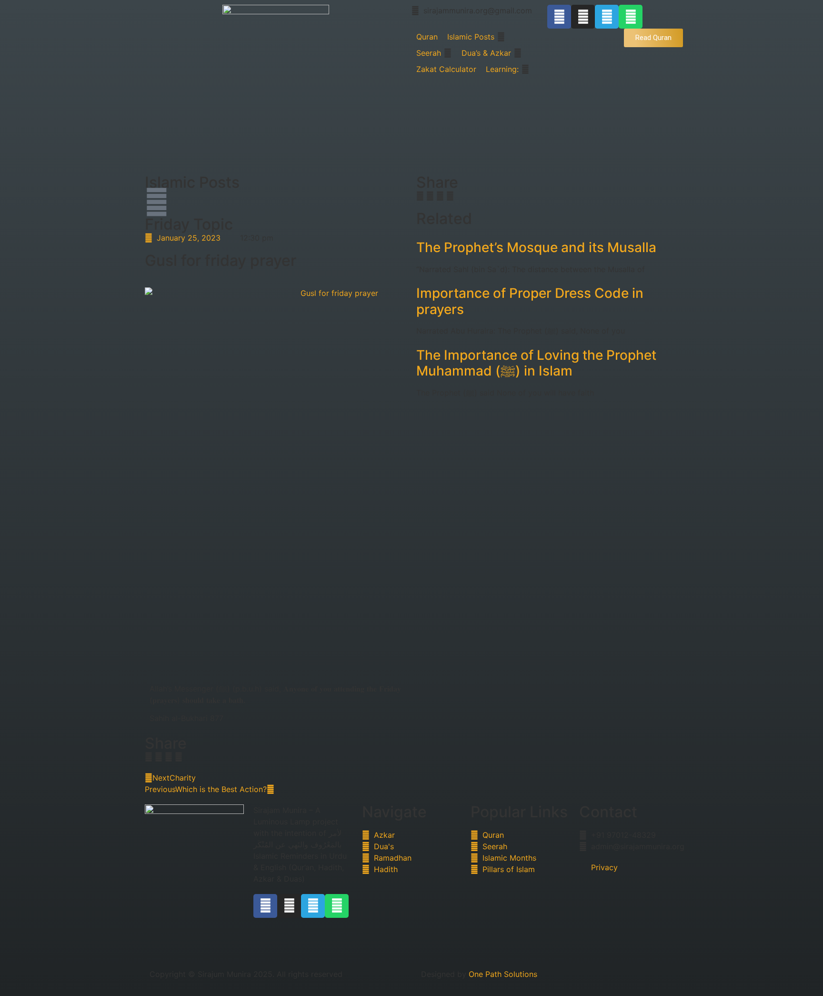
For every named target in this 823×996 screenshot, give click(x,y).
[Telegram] (607, 17)
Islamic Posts (192, 182)
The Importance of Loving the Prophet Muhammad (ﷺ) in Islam (536, 363)
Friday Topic (189, 224)
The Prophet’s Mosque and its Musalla (536, 247)
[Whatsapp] (630, 17)
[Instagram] (583, 17)
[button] (148, 756)
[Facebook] (559, 17)
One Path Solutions (503, 974)
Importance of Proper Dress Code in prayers (529, 301)
